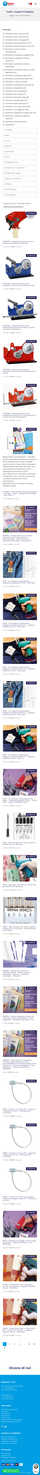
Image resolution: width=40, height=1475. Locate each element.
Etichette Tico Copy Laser (17, 106)
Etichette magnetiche (15, 88)
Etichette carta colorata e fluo (19, 46)
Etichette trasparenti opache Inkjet (17, 117)
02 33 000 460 (9, 1397)
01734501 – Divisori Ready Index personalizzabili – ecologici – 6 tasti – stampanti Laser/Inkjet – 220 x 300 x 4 (20, 493)
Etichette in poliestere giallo (18, 75)
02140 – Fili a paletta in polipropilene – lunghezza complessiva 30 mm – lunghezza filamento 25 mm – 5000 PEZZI (19, 625)
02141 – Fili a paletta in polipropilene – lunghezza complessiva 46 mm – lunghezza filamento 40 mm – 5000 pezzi (19, 669)
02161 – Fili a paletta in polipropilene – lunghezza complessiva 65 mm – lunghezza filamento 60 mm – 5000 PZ (19, 756)
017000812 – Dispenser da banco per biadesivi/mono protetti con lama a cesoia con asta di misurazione (19, 327)
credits (28, 1472)
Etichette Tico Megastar (17, 110)
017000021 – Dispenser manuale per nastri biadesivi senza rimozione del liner (18, 242)
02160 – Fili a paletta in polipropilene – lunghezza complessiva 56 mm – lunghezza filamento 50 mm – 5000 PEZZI (19, 712)
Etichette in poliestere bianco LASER (17, 65)
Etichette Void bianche (16, 122)
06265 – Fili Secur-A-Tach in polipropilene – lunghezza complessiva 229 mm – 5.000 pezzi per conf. (19, 1198)
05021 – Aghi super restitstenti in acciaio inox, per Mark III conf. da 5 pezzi (19, 885)
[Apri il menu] (35, 4)
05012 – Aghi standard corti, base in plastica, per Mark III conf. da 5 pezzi (19, 843)
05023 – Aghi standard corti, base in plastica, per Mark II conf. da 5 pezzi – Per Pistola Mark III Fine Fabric (19, 928)
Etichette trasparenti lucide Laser (20, 113)
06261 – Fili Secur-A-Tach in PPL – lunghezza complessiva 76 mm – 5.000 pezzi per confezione (19, 1111)
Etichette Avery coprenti (17, 34)
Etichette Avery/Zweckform (18, 43)
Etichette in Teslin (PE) (16, 82)
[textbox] (20, 130)
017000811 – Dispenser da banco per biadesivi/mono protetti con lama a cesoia (19, 284)
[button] (11, 1471)
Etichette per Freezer (15, 94)
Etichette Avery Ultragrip (17, 40)
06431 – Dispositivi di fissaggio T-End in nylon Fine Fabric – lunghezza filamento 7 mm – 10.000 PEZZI (19, 1242)
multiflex (10, 125)
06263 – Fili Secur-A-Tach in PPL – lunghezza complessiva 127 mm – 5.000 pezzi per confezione (19, 1154)
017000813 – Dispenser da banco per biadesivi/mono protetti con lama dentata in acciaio (19, 371)
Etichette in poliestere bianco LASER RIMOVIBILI (20, 71)
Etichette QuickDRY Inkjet (17, 97)
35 (34, 1344)
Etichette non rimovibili (16, 91)
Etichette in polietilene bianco (19, 79)
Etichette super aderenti (16, 103)
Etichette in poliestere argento (19, 55)
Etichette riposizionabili (16, 100)
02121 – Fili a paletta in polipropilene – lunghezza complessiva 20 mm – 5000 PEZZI (19, 582)
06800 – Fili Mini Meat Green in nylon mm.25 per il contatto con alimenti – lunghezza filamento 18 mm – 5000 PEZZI (19, 1330)
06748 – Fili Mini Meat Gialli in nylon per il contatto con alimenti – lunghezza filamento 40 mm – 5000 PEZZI (19, 1286)
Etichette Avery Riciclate (17, 37)
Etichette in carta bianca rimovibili (15, 50)
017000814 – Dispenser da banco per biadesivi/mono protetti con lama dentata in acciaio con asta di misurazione (19, 415)
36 (5, 1348)
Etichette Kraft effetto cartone (19, 85)
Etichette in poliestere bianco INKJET (17, 59)
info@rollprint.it (6, 1395)
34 (29, 1344)
